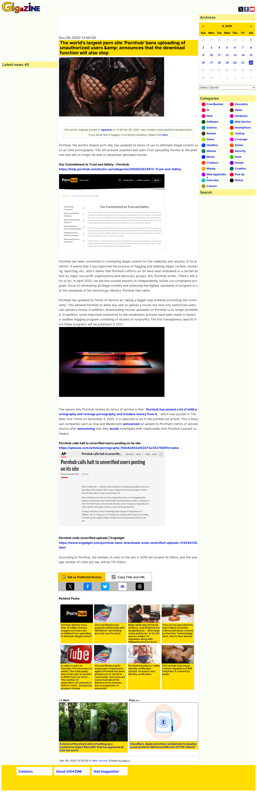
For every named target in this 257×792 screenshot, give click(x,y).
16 (203, 62)
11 (219, 55)
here (165, 134)
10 (211, 55)
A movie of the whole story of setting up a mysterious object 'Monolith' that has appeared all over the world (92, 747)
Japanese (106, 129)
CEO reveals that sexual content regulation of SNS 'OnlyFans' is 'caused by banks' (177, 670)
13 (234, 55)
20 (235, 62)
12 (227, 55)
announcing (86, 428)
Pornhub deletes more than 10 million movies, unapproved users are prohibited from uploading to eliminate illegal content (76, 630)
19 (227, 62)
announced (131, 424)
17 (211, 62)
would (114, 428)
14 (242, 55)
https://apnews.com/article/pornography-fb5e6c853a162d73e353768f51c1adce (119, 448)
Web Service (99, 760)
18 (219, 62)
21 (242, 62)
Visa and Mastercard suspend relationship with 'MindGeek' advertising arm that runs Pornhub (109, 629)
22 (251, 62)
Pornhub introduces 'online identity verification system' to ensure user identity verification (144, 670)
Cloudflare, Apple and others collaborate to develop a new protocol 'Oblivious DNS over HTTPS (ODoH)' (163, 745)
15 (250, 55)
